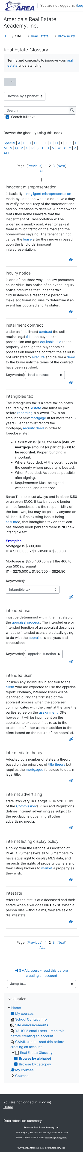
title (29, 337)
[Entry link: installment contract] (71, 382)
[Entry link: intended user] (71, 739)
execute (38, 357)
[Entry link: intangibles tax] (71, 597)
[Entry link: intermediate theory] (71, 780)
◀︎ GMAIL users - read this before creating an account (42, 973)
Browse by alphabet (69, 36)
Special (9, 143)
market (46, 868)
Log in (45, 1102)
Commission (26, 806)
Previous (34, 166)
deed (71, 357)
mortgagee (34, 770)
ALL (7, 153)
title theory (56, 764)
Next (61, 166)
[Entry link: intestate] (71, 921)
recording (25, 413)
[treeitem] (41, 1041)
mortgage (38, 418)
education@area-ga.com (56, 1137)
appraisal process (26, 622)
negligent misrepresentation (48, 194)
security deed (33, 428)
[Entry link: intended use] (71, 661)
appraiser (36, 638)
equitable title (50, 342)
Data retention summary (22, 1121)
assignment (48, 712)
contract (45, 332)
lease (27, 239)
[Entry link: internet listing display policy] (71, 879)
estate (36, 408)
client (10, 687)
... (11, 82)
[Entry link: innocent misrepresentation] (71, 259)
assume (12, 522)
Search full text (23, 117)
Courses (22, 1076)
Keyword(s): (15, 375)
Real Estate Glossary (42, 36)
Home (6, 36)
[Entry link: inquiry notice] (71, 311)
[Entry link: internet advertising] (71, 827)
